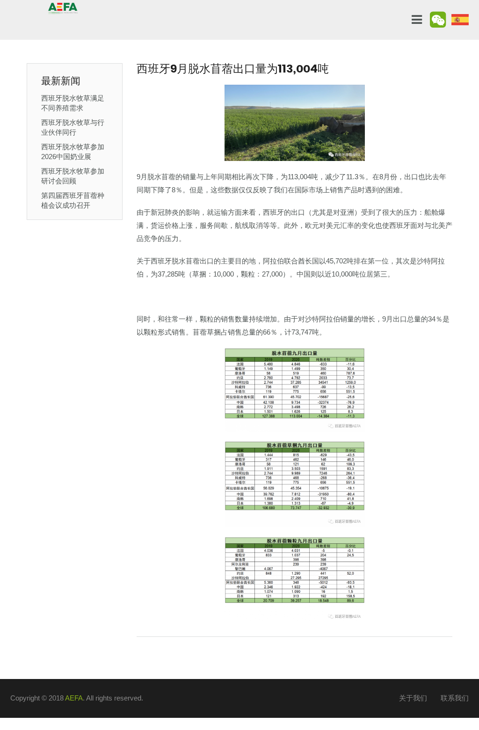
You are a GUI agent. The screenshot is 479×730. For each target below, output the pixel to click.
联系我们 (455, 698)
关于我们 (413, 698)
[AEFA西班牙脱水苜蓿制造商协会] (63, 8)
